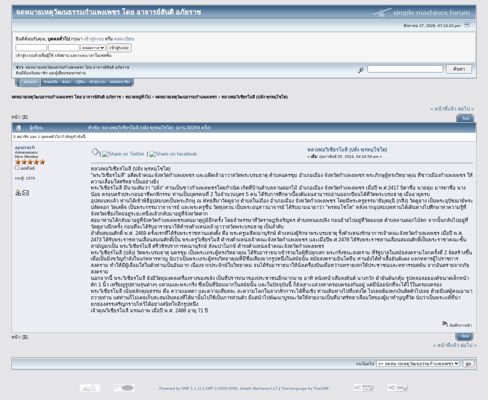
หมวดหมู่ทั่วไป (138, 97)
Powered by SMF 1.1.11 (180, 388)
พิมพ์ (465, 118)
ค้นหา (66, 82)
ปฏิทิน (80, 82)
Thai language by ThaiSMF (305, 388)
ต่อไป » (466, 109)
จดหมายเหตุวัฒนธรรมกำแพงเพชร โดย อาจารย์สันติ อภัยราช (66, 97)
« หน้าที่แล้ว (443, 109)
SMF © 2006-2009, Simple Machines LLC (241, 388)
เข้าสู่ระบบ (94, 38)
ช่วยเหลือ (51, 82)
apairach (25, 147)
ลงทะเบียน (124, 38)
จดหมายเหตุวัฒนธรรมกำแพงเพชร (186, 97)
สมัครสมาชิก (119, 82)
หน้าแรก (30, 82)
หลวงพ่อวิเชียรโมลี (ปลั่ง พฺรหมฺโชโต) (255, 97)
